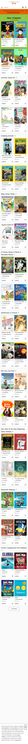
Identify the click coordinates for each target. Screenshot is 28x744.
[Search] (2, 7)
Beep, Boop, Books (8, 194)
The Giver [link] (4, 478)
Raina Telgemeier (19, 599)
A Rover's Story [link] (18, 213)
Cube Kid (5, 511)
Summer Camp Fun (8, 78)
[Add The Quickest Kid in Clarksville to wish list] (12, 308)
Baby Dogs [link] (4, 418)
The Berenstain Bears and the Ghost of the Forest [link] (20, 274)
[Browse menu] (25, 7)
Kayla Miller (18, 99)
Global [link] (3, 570)
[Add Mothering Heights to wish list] (12, 604)
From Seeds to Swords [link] (7, 536)
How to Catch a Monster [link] (20, 301)
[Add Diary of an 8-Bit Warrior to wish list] (12, 516)
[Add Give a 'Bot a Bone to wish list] (12, 220)
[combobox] (11, 7)
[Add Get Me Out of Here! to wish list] (25, 45)
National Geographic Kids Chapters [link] (20, 183)
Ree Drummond (6, 68)
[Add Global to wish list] (12, 576)
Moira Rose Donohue (7, 184)
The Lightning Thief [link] (19, 478)
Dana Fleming (5, 419)
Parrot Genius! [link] (5, 183)
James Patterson (19, 40)
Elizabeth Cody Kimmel (7, 157)
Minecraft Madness (8, 490)
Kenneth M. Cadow (19, 419)
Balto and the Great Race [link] (7, 155)
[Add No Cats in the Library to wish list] (25, 397)
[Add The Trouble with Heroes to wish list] (12, 397)
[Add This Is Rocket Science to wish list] (25, 339)
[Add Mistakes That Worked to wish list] (12, 339)
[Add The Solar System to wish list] (25, 366)
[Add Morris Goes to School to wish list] (12, 45)
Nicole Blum (18, 126)
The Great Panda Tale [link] (7, 360)
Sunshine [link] (4, 97)
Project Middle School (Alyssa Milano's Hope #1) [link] (20, 66)
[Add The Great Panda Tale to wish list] (12, 366)
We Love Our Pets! (8, 371)
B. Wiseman (5, 40)
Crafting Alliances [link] (19, 509)
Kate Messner (5, 392)
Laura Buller (5, 361)
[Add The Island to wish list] (25, 543)
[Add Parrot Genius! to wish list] (12, 189)
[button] (12, 39)
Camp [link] (16, 97)
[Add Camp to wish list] (25, 104)
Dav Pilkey (18, 242)
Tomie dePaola (6, 126)
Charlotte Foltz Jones (7, 334)
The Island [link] (17, 536)
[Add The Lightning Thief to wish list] (25, 485)
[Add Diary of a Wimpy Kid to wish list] (25, 457)
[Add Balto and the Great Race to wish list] (12, 162)
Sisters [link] (16, 597)
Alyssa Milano (18, 68)
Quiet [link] (3, 124)
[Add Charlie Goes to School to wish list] (12, 73)
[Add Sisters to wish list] (25, 604)
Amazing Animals (7, 136)
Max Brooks (18, 538)
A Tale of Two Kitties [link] (19, 570)
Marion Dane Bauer (6, 99)
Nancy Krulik (5, 215)
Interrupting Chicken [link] (6, 274)
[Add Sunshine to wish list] (12, 104)
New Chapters (14, 18)
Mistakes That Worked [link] (7, 332)
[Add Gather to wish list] (25, 424)
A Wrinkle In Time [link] (6, 451)
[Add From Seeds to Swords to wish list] (12, 543)
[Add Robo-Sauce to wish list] (12, 247)
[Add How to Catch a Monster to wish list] (25, 308)
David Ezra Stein (6, 276)
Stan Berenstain (19, 276)
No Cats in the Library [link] (20, 390)
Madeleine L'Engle (6, 453)
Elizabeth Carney (19, 184)
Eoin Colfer (5, 571)
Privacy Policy (14, 728)
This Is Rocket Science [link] (20, 332)
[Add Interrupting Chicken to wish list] (12, 281)
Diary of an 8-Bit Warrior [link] (7, 509)
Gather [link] (16, 418)
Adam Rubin (5, 242)
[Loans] (23, 7)
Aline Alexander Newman (20, 157)
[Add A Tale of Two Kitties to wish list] (25, 576)
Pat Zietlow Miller (6, 303)
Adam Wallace (19, 303)
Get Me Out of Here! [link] (19, 39)
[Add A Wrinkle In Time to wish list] (12, 457)
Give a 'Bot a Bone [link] (6, 213)
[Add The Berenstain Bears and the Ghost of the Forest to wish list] (25, 281)
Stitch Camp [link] (18, 124)
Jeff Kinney (18, 453)
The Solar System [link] (19, 360)
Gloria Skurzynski (19, 334)
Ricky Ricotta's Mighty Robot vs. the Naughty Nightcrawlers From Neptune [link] (20, 241)
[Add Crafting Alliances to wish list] (25, 516)
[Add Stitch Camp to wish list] (25, 131)
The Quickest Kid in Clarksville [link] (7, 301)
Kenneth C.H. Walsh (20, 361)
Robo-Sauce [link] (5, 241)
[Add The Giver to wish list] (12, 485)
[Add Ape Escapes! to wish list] (25, 162)
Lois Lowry (5, 480)
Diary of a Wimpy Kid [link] (20, 451)
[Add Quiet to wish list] (12, 131)
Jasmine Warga (19, 215)
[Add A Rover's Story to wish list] (25, 220)
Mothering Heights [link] (6, 597)
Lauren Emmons (19, 392)
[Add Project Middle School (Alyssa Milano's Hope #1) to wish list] (25, 73)
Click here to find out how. (13, 12)
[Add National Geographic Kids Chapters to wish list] (25, 189)
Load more (14, 608)
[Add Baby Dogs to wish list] (12, 424)
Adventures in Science (9, 313)
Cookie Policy (18, 740)
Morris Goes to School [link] (7, 39)
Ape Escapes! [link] (18, 155)
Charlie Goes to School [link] (7, 66)
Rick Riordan (18, 480)
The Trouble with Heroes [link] (7, 390)
